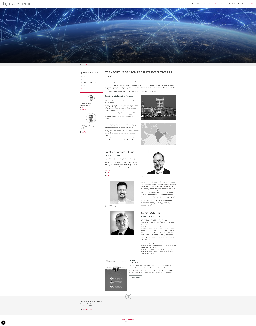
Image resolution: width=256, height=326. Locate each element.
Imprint (123, 319)
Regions (217, 4)
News (239, 4)
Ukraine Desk (85, 80)
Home (193, 4)
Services (211, 4)
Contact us (117, 138)
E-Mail (83, 108)
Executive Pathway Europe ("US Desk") (89, 73)
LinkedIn (108, 172)
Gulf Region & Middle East (89, 83)
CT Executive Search (202, 4)
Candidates (224, 4)
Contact (244, 4)
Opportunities (232, 4)
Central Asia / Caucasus (88, 86)
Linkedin (84, 109)
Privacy (128, 319)
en (252, 4)
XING (107, 175)
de (249, 4)
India (83, 89)
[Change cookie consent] (3, 323)
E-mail (108, 170)
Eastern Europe (86, 77)
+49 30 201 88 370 (88, 309)
